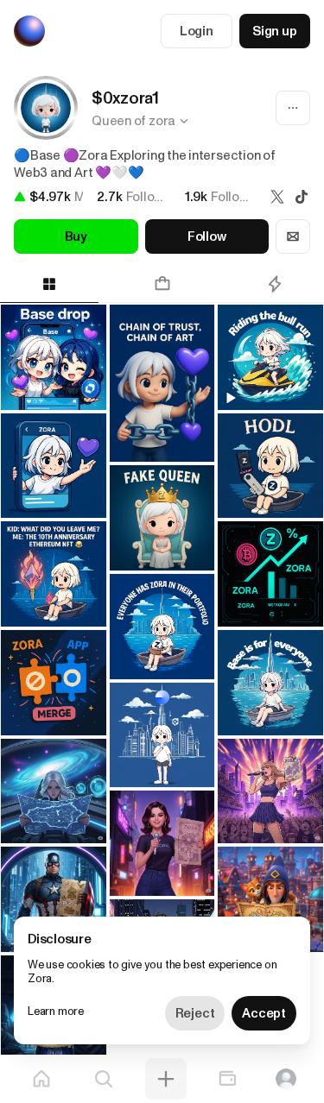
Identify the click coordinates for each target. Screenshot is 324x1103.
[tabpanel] (162, 669)
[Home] (41, 1079)
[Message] (293, 236)
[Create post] (166, 1079)
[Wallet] (227, 1079)
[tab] (161, 283)
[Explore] (103, 1079)
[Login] (286, 1079)
